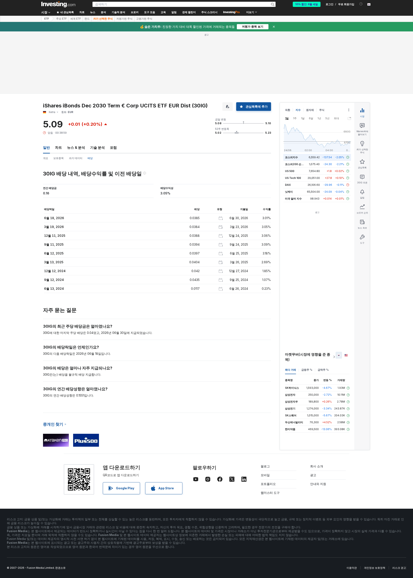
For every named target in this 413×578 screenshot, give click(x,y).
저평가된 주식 (124, 18)
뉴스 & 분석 (76, 85)
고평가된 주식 (144, 18)
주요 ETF (61, 18)
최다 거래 (290, 307)
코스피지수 (291, 95)
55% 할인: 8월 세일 (306, 4)
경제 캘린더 (189, 12)
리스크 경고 (399, 505)
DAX (288, 122)
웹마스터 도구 (270, 430)
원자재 (310, 47)
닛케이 (289, 129)
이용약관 (352, 505)
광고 (313, 413)
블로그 (265, 404)
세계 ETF (75, 18)
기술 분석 (97, 85)
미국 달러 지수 (293, 136)
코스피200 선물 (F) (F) (298, 102)
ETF (46, 18)
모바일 (265, 413)
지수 (298, 47)
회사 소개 (316, 404)
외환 (287, 47)
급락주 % (323, 307)
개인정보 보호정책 (374, 505)
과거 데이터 (75, 96)
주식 (321, 47)
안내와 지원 (318, 421)
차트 (58, 85)
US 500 (289, 108)
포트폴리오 (268, 421)
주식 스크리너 (209, 12)
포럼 (113, 85)
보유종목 (58, 96)
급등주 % (306, 307)
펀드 (87, 18)
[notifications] (361, 4)
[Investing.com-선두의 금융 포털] (58, 4)
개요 (45, 96)
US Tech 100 (293, 115)
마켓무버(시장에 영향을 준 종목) (307, 294)
